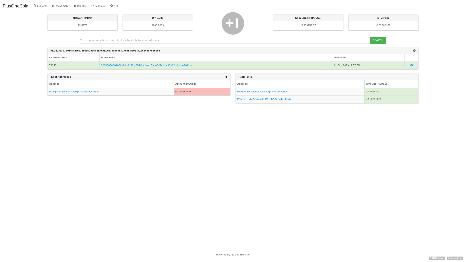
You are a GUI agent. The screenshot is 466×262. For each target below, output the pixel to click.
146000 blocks (437, 258)
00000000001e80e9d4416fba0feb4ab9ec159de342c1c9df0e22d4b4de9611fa (146, 65)
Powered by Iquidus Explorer (233, 254)
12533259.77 (308, 25)
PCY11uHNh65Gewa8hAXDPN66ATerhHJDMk (264, 99)
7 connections (455, 258)
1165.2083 (158, 25)
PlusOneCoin (15, 5)
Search (378, 40)
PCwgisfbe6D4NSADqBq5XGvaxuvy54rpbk (74, 91)
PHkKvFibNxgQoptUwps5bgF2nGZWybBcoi (262, 91)
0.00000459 (383, 25)
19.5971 (82, 25)
